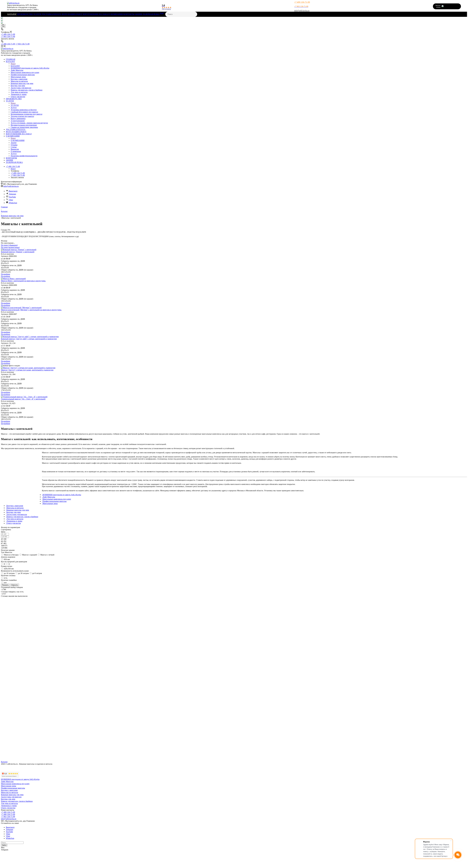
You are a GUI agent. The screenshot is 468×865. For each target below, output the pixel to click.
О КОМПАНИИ (17, 140)
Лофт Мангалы (7, 781)
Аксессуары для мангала (11, 797)
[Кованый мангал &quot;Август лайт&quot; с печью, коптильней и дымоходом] (234, 337)
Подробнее (5, 274)
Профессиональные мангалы (13, 788)
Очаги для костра (8, 808)
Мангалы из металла (9, 792)
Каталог (4, 762)
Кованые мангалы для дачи (12, 795)
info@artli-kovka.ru (301, 11)
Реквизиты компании (10, 766)
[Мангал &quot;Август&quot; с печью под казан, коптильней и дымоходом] (234, 368)
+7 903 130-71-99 (22, 44)
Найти (4, 845)
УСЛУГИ (15, 105)
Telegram (12, 194)
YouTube (12, 197)
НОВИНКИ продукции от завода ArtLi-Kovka (20, 779)
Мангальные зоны (8, 786)
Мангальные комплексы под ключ (15, 784)
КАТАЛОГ (15, 66)
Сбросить (14, 585)
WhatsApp (13, 203)
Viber (11, 200)
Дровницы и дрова (9, 806)
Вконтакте (13, 191)
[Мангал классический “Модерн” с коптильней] (234, 308)
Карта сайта (6, 768)
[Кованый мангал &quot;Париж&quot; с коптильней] (234, 250)
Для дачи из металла (9, 803)
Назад (13, 64)
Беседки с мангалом (9, 790)
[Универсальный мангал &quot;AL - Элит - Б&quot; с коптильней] (234, 397)
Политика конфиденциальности (14, 770)
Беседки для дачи (8, 799)
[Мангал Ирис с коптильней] (234, 279)
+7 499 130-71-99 (302, 2)
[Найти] (466, 432)
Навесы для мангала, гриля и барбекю (17, 801)
